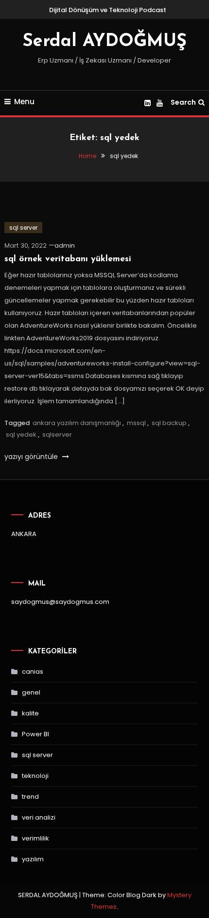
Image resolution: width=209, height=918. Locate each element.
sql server (23, 227)
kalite (30, 713)
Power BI (35, 734)
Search (183, 102)
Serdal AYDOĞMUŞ (104, 41)
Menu (24, 101)
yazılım (33, 859)
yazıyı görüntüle (32, 456)
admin (64, 245)
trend (30, 796)
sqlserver (57, 434)
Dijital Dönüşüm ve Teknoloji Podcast (107, 10)
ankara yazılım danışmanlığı (77, 422)
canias (32, 671)
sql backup (169, 422)
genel (31, 692)
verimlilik (35, 838)
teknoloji (35, 775)
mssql (136, 422)
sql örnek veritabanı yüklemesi (67, 259)
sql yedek (21, 434)
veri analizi (38, 817)
